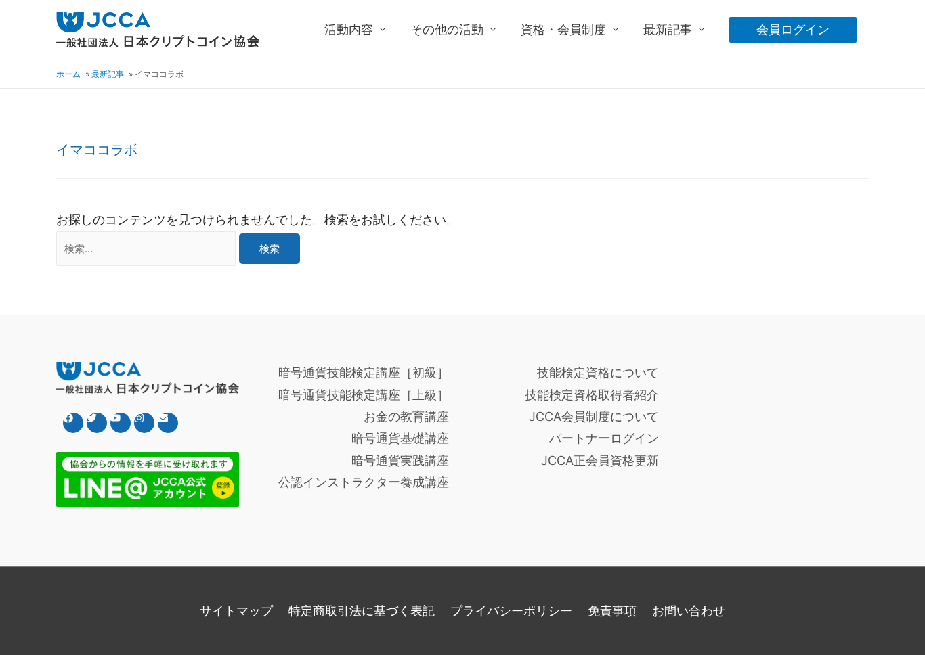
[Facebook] (73, 423)
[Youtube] (120, 423)
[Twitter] (97, 423)
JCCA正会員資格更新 (600, 460)
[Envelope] (168, 423)
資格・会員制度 (563, 29)
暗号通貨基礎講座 (400, 438)
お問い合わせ (688, 611)
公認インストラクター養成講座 (363, 482)
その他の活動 (446, 29)
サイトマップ (236, 611)
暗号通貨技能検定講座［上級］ (363, 395)
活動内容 (348, 29)
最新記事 (667, 29)
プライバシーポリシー (511, 611)
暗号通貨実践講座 (400, 460)
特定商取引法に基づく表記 (361, 611)
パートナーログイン (604, 438)
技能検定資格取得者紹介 (592, 395)
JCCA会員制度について (594, 416)
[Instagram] (144, 423)
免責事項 (612, 611)
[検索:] (147, 248)
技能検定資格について (598, 372)
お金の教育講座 (406, 416)
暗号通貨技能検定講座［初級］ (363, 372)
